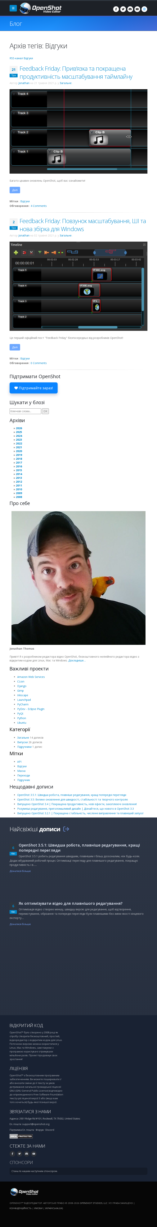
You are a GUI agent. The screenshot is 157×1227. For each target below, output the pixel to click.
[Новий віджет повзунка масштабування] (78, 286)
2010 (19, 489)
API (19, 761)
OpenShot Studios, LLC (93, 1203)
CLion (20, 681)
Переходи (23, 775)
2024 (19, 436)
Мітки (16, 753)
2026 (19, 428)
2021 (19, 447)
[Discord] (130, 9)
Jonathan (23, 83)
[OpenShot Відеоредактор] (24, 1191)
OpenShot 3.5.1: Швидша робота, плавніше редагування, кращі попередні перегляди (71, 795)
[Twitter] (123, 9)
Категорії (20, 729)
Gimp (20, 690)
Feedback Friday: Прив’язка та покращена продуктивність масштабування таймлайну (76, 72)
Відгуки (25, 201)
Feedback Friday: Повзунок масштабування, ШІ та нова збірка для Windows (83, 225)
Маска (21, 771)
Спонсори (21, 1162)
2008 (19, 497)
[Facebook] (116, 9)
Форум (40, 1129)
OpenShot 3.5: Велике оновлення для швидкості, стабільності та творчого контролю (72, 799)
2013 (19, 478)
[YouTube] (137, 9)
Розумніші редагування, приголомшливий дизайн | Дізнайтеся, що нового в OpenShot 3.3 (75, 808)
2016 (19, 466)
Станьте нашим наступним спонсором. (34, 1171)
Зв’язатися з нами (30, 1111)
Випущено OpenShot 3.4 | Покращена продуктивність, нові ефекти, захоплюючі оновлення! (77, 804)
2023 (19, 439)
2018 (19, 459)
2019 (19, 455)
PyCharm (23, 704)
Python (21, 718)
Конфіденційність (21, 1208)
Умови (38, 1208)
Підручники (24, 747)
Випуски (22, 742)
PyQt (20, 713)
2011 (19, 485)
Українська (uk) (54, 1208)
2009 (19, 493)
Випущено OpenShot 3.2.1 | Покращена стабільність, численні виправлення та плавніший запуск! (80, 813)
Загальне (66, 83)
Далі (15, 190)
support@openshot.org (35, 1124)
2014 (19, 474)
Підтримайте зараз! (35, 388)
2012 (19, 481)
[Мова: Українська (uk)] (144, 9)
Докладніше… (77, 660)
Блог (16, 23)
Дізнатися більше (20, 871)
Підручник (23, 780)
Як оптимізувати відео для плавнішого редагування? (71, 903)
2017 (19, 462)
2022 (19, 443)
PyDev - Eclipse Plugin (30, 709)
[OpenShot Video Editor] (40, 8)
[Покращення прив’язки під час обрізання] (78, 131)
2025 (19, 432)
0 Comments (39, 363)
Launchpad (24, 700)
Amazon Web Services (31, 677)
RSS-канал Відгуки (21, 58)
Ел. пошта (28, 1129)
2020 (19, 451)
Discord (49, 1129)
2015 (19, 470)
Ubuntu (21, 722)
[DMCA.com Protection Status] (21, 1136)
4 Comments (39, 206)
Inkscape (22, 695)
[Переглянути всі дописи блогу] (66, 829)
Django (21, 686)
